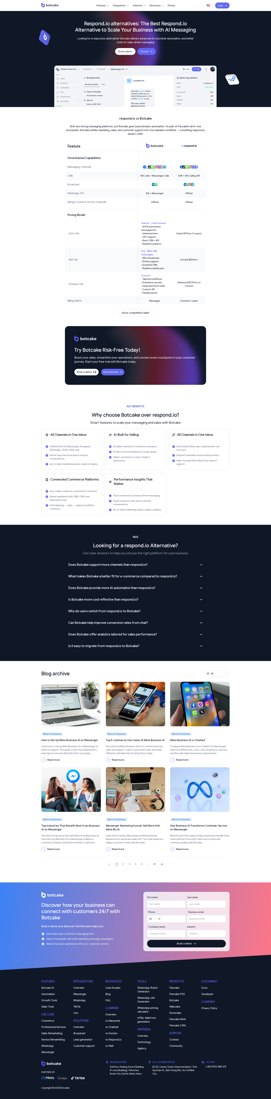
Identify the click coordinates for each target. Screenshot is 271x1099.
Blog (108, 994)
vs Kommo (111, 1033)
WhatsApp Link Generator (146, 999)
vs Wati (109, 1046)
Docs (204, 987)
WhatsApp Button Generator (148, 989)
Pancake (174, 987)
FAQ (107, 1000)
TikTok (76, 1006)
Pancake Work (177, 1019)
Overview (78, 987)
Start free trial (110, 372)
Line (75, 1013)
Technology (144, 1042)
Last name (192, 897)
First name (152, 897)
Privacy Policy (209, 1008)
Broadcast (79, 1033)
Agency (141, 1048)
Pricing (171, 5)
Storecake (175, 1013)
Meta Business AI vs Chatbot (187, 740)
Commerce (47, 1020)
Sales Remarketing (51, 1033)
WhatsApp (47, 1046)
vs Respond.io (113, 1039)
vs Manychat (112, 1020)
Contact (174, 1039)
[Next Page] (160, 864)
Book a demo (125, 51)
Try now (144, 51)
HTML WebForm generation (147, 1019)
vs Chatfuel (111, 1027)
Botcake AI (47, 987)
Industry (191, 926)
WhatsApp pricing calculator (148, 1009)
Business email (196, 912)
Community (175, 1046)
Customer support (84, 1046)
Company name (157, 926)
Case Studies (112, 987)
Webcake (174, 1006)
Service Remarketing (53, 1039)
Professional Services (53, 1027)
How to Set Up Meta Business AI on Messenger (69, 740)
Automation (48, 994)
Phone (152, 912)
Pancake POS (177, 994)
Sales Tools (47, 1006)
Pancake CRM (177, 1025)
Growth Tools (49, 1000)
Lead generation (82, 1039)
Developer (207, 994)
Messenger (47, 1052)
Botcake (174, 1000)
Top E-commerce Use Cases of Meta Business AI (135, 740)
